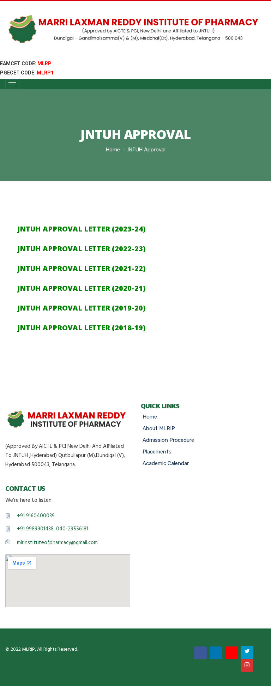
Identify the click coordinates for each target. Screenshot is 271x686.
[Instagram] (247, 665)
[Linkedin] (216, 652)
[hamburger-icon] (12, 84)
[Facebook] (200, 652)
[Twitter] (247, 652)
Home (113, 150)
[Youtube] (231, 652)
